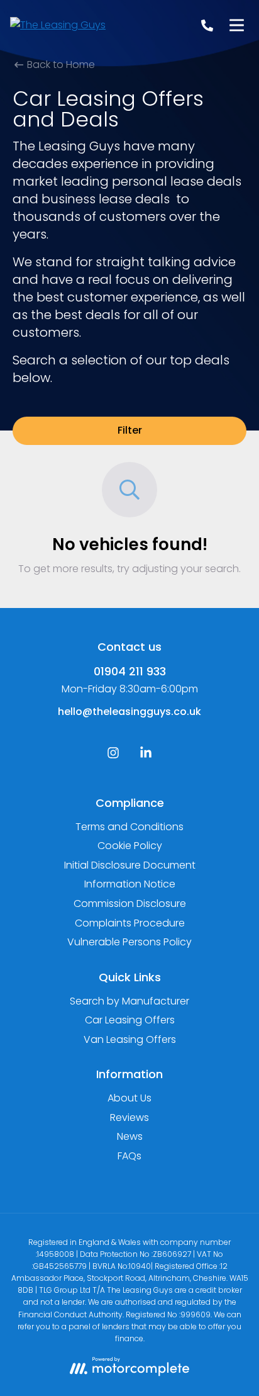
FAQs (129, 1156)
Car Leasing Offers (130, 1020)
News (130, 1136)
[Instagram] (113, 755)
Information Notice (129, 884)
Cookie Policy (129, 845)
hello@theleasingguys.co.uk (129, 711)
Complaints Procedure (130, 923)
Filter (130, 430)
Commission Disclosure (130, 903)
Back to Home (60, 64)
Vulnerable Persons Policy (129, 942)
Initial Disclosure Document (130, 865)
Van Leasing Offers (130, 1039)
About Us (129, 1098)
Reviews (129, 1117)
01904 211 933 (130, 671)
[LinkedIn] (146, 755)
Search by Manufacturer (129, 1001)
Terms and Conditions (129, 826)
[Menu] (236, 25)
